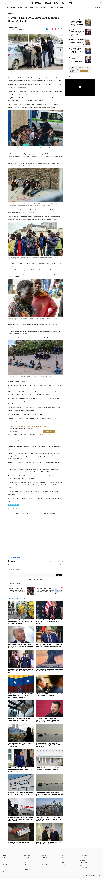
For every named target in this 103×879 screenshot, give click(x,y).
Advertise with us (45, 867)
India (62, 857)
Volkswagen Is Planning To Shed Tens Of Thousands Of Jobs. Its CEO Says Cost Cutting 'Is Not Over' (19, 745)
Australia (63, 855)
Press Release (26, 864)
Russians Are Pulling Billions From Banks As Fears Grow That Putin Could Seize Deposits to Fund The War (21, 819)
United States (64, 864)
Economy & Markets (22, 7)
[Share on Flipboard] (52, 29)
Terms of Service (43, 434)
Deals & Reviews (59, 7)
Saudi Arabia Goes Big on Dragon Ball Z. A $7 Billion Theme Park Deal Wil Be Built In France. (21, 671)
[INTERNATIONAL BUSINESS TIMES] (51, 3)
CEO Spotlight (26, 867)
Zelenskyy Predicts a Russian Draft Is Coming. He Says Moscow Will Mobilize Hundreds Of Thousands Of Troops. (47, 720)
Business (31, 7)
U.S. (3, 7)
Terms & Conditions (46, 860)
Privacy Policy (52, 434)
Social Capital (26, 857)
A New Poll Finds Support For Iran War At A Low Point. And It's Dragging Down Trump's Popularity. (20, 646)
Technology (44, 7)
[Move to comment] (61, 29)
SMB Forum (25, 860)
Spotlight (24, 862)
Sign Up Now (84, 71)
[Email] (58, 29)
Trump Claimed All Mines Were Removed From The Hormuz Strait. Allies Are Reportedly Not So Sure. (49, 794)
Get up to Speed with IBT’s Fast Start (82, 67)
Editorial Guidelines (49, 513)
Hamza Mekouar (13, 27)
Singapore (63, 860)
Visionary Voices (26, 855)
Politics (13, 7)
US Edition (97, 7)
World (7, 7)
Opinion (51, 7)
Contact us (44, 857)
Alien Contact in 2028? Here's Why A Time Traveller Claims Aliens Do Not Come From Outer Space (48, 819)
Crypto (37, 7)
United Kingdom (64, 862)
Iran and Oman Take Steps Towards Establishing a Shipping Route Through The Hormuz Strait (49, 745)
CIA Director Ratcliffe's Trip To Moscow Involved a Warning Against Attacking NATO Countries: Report (20, 769)
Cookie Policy (45, 864)
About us (44, 855)
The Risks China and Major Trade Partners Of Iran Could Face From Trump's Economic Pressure (49, 621)
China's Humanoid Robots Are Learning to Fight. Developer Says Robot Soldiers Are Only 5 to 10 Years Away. (20, 621)
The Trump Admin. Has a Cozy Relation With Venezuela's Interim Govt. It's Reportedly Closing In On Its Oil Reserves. (20, 695)
